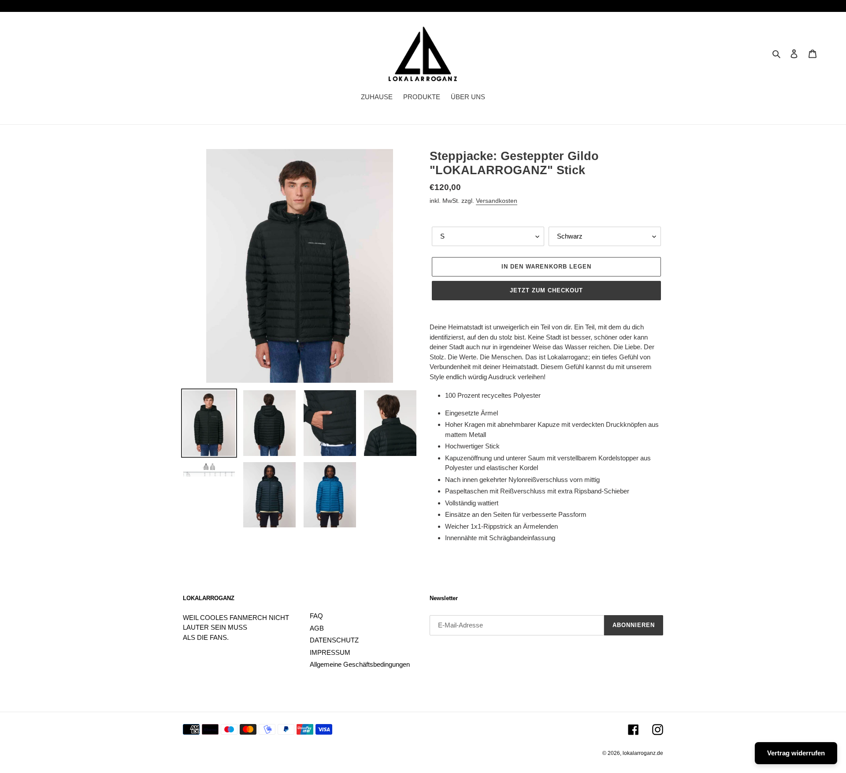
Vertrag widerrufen (796, 753)
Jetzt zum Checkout (546, 290)
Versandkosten (496, 200)
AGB (317, 628)
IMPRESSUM (330, 652)
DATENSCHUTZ (334, 640)
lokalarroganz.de (643, 753)
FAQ (316, 616)
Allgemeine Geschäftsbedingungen (360, 664)
